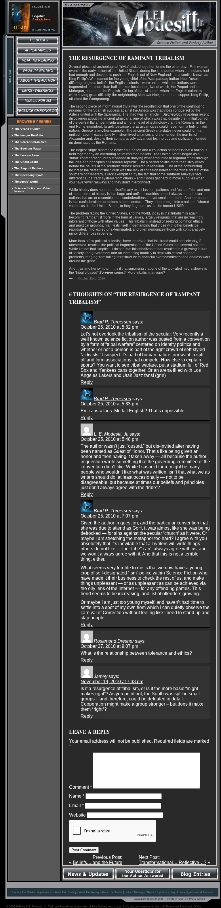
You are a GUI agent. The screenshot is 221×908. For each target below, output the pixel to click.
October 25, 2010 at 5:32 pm (109, 327)
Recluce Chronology (37, 111)
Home (16, 892)
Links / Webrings (38, 91)
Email (76, 805)
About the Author (38, 80)
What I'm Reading (38, 60)
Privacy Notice (196, 898)
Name (76, 796)
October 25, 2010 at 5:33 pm (109, 403)
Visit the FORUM (38, 101)
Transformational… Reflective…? (172, 862)
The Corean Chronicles (30, 141)
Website (77, 815)
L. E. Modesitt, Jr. (111, 434)
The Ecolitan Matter (27, 148)
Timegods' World (26, 181)
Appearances (38, 50)
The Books (38, 40)
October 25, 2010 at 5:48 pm (109, 439)
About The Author (111, 892)
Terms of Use (175, 898)
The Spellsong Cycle (28, 175)
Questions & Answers (200, 892)
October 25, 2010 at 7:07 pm (109, 516)
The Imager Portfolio (28, 135)
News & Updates (157, 892)
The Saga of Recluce (28, 168)
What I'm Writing (38, 70)
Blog (172, 892)
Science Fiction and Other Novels (32, 190)
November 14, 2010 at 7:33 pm (112, 681)
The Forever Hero (26, 155)
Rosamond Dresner (114, 641)
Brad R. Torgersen (112, 321)
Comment (80, 787)
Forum (181, 892)
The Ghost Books (26, 161)
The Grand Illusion (27, 128)
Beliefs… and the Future (97, 862)
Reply (87, 382)
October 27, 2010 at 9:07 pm (109, 646)
